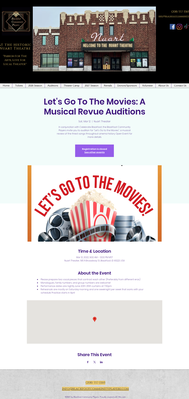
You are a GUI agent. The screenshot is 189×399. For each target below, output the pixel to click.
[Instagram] (179, 26)
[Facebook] (172, 26)
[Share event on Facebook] (87, 362)
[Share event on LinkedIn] (101, 362)
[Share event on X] (94, 362)
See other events (94, 152)
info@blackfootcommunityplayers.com (95, 389)
